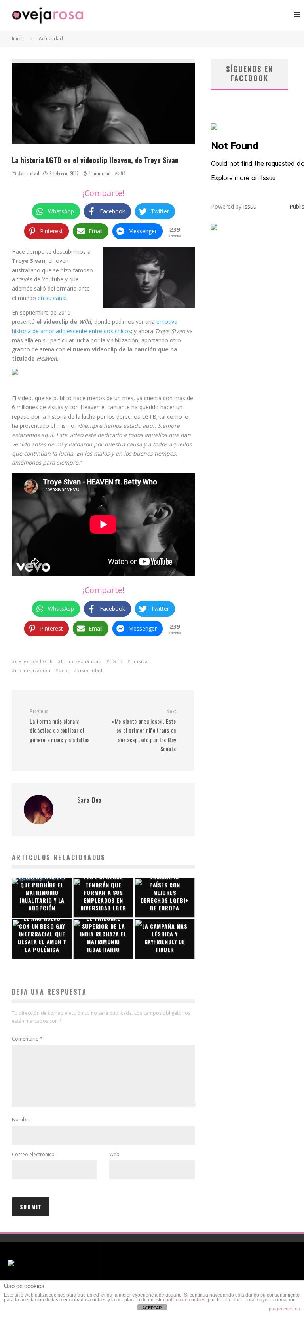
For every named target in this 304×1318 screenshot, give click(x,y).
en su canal (52, 298)
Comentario (27, 1038)
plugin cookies (284, 1309)
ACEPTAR (152, 1307)
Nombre (21, 1119)
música (139, 661)
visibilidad (90, 670)
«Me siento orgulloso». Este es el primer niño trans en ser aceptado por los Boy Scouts (144, 730)
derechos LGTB (34, 661)
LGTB (116, 661)
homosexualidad (81, 661)
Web (114, 1154)
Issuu (249, 206)
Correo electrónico (33, 1154)
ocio (64, 670)
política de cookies (185, 1300)
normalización (33, 670)
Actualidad (29, 173)
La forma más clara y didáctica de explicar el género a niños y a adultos (60, 725)
